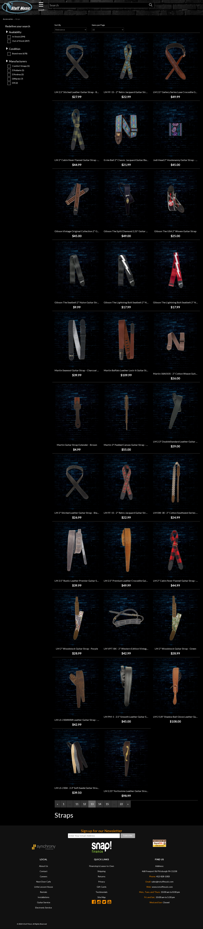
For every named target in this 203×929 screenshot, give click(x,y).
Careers (43, 876)
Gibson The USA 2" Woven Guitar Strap (175, 231)
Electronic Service (43, 907)
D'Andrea (18, 74)
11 (76, 804)
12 (84, 804)
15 (107, 804)
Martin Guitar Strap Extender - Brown (77, 444)
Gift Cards (101, 887)
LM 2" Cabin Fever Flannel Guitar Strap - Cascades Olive (84, 160)
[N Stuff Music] (17, 7)
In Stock (18, 36)
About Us (43, 866)
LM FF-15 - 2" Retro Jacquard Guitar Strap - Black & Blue (134, 92)
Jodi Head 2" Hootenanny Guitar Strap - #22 (176, 160)
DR (15, 83)
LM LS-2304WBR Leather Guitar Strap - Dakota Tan (82, 719)
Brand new (19, 53)
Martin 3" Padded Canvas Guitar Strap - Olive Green (131, 444)
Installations (43, 897)
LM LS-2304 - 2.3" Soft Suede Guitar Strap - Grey (80, 787)
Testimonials (101, 892)
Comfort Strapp (21, 66)
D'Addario (18, 70)
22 (121, 804)
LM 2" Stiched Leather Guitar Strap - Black (77, 512)
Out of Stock (20, 41)
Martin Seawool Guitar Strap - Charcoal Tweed (79, 370)
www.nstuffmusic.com (162, 887)
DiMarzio (17, 78)
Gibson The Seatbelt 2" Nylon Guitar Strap (77, 302)
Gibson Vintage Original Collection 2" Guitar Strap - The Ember (88, 231)
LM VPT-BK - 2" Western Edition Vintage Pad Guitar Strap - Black (139, 648)
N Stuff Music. (27, 924)
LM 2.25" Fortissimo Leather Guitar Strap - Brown (130, 791)
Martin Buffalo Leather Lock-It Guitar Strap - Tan (130, 370)
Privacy (101, 881)
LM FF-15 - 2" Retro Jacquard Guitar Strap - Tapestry (132, 512)
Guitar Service (43, 902)
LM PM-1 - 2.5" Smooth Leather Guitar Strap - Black (131, 716)
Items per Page (98, 25)
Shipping (101, 871)
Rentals (43, 892)
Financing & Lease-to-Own (101, 866)
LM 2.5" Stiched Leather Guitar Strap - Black (78, 92)
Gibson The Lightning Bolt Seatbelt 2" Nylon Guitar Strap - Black (138, 302)
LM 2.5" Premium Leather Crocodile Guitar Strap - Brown (134, 580)
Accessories (8, 19)
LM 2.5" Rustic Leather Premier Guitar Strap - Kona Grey (84, 580)
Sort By (58, 25)
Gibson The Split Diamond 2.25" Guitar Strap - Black (132, 231)
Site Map (101, 897)
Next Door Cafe (43, 881)
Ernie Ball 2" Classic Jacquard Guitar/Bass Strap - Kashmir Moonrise (140, 160)
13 (92, 804)
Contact (43, 871)
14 (99, 804)
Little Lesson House (43, 887)
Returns (101, 876)
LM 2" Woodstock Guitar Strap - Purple (77, 648)
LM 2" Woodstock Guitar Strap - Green (175, 648)
